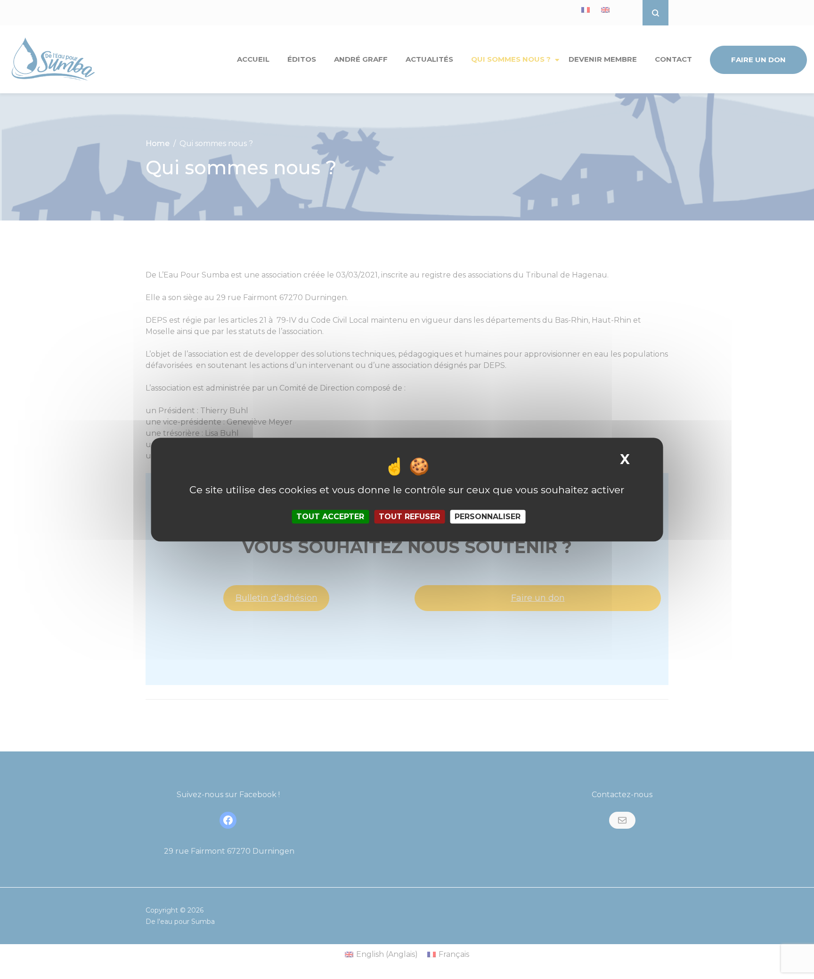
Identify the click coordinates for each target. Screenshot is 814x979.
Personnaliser (488, 516)
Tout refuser (409, 516)
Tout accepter (330, 516)
